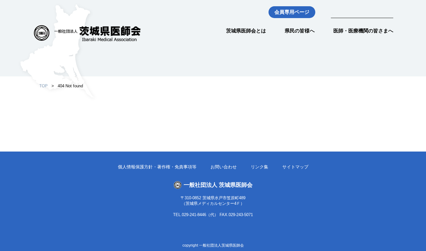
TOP (43, 86)
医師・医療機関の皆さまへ (363, 30)
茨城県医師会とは (246, 30)
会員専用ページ (291, 12)
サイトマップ (295, 166)
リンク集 (259, 166)
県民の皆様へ (300, 30)
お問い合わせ (224, 166)
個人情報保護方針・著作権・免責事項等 (157, 166)
